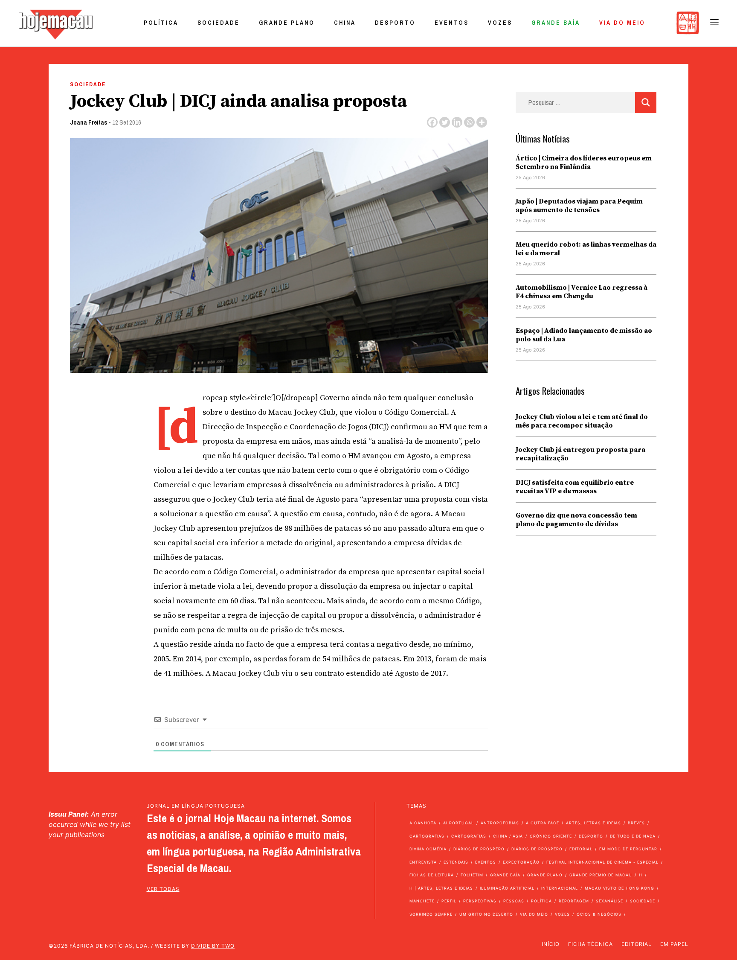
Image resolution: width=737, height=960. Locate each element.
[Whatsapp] (469, 122)
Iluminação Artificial (507, 888)
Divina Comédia (428, 849)
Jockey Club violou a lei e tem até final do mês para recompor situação (582, 421)
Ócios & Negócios (599, 914)
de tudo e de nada (633, 836)
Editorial (580, 849)
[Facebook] (432, 122)
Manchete (422, 901)
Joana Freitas (88, 122)
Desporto (395, 22)
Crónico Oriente (551, 836)
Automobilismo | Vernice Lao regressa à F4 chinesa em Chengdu (581, 291)
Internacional (559, 888)
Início (551, 944)
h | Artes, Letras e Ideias (441, 888)
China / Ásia (508, 836)
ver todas (163, 889)
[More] (481, 122)
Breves (636, 822)
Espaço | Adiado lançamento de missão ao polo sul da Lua (584, 334)
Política (161, 22)
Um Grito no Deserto (486, 914)
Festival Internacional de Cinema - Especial (602, 862)
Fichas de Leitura (431, 875)
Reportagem (574, 901)
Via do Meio (622, 22)
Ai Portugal (458, 822)
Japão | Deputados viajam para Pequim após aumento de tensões (579, 205)
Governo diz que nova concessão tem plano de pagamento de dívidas (576, 519)
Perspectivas (479, 901)
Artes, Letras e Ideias (593, 822)
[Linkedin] (457, 122)
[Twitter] (444, 122)
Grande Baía (555, 22)
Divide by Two (213, 946)
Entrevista (423, 862)
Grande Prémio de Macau (600, 875)
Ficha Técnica (590, 944)
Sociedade (218, 22)
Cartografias (426, 836)
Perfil (448, 901)
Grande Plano (287, 22)
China (345, 22)
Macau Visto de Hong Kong (619, 888)
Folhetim (472, 875)
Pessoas (513, 901)
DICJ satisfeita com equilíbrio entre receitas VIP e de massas (575, 486)
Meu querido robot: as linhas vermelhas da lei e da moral (586, 248)
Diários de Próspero (479, 849)
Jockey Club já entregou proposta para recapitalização (580, 454)
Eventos (452, 22)
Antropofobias (500, 822)
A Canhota (422, 822)
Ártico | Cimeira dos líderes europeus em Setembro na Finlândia (584, 162)
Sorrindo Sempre (431, 914)
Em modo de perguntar (628, 849)
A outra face (542, 822)
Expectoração (521, 862)
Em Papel (674, 944)
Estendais (456, 862)
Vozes (500, 22)
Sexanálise (609, 901)
